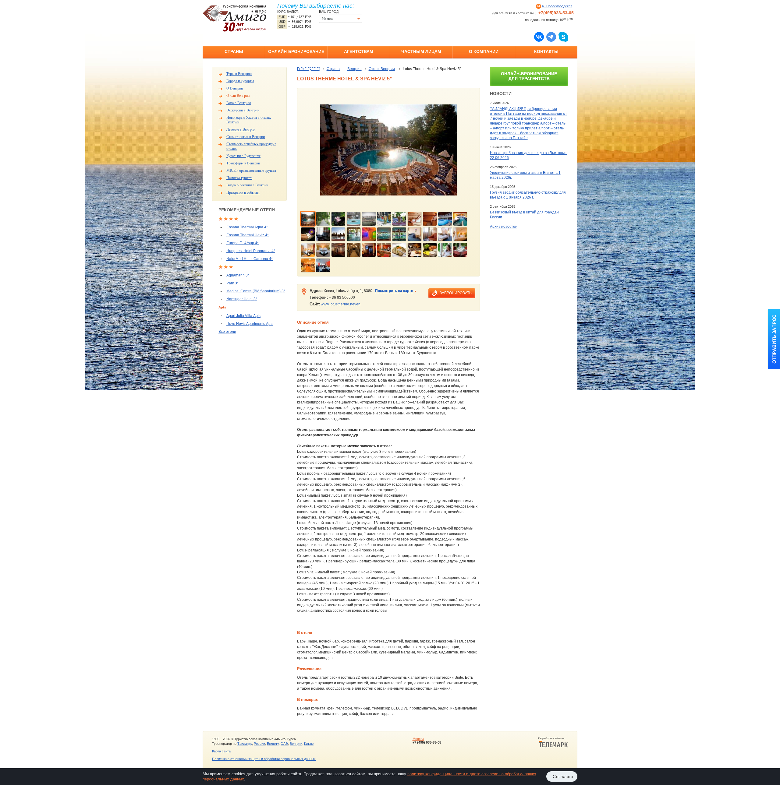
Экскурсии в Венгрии (242, 110)
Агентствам (358, 51)
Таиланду (244, 743)
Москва (418, 739)
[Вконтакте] (539, 36)
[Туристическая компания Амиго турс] (235, 18)
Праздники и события (243, 192)
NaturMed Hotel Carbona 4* (249, 259)
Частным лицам (421, 51)
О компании (483, 51)
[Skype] (563, 36)
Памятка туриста (239, 178)
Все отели (227, 331)
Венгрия (354, 69)
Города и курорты (240, 81)
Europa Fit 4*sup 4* (242, 243)
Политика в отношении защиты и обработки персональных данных (264, 759)
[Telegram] (551, 36)
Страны (234, 51)
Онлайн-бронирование (296, 51)
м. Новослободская (557, 6)
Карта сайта (221, 751)
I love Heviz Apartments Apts (249, 324)
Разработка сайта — (553, 738)
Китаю (309, 743)
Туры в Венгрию (239, 74)
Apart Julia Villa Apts (243, 316)
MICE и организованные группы (251, 170)
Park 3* (232, 283)
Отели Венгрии (238, 95)
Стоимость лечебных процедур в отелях (251, 146)
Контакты (546, 51)
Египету (273, 743)
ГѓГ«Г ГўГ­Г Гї (308, 69)
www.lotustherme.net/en (340, 304)
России (259, 743)
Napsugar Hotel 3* (241, 299)
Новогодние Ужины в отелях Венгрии (248, 119)
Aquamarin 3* (237, 275)
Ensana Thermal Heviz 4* (247, 235)
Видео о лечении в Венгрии (247, 185)
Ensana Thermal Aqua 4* (247, 227)
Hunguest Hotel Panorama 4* (250, 251)
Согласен (563, 776)
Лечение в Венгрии (240, 129)
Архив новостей (503, 226)
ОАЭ (284, 743)
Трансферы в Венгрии (243, 163)
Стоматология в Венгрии (245, 137)
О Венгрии (234, 88)
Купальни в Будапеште (243, 156)
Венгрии (296, 743)
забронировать (456, 293)
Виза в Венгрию (238, 103)
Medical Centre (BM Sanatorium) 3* (255, 291)
